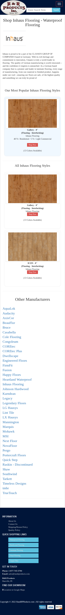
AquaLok (9, 308)
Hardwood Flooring (17, 545)
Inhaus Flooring (13, 384)
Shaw (6, 469)
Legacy (7, 398)
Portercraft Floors (14, 455)
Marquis (8, 427)
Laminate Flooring (16, 550)
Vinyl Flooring (15, 556)
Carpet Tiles (14, 561)
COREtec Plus (12, 351)
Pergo (6, 450)
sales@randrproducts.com (19, 574)
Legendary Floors (14, 403)
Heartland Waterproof (17, 379)
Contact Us (12, 524)
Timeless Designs (14, 483)
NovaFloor (10, 446)
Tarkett (7, 479)
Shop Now (32, 145)
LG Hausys (10, 408)
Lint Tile (8, 412)
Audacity (9, 313)
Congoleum (10, 341)
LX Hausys (10, 417)
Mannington (11, 422)
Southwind (10, 474)
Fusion (7, 370)
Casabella (9, 332)
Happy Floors (12, 375)
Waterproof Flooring (17, 540)
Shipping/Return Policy (18, 527)
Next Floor (10, 441)
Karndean (9, 394)
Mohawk (9, 431)
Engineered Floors (15, 360)
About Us (12, 521)
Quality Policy (14, 530)
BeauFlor (9, 323)
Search (56, 10)
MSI (5, 436)
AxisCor (8, 318)
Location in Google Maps (14, 590)
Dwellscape (10, 356)
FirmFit (8, 365)
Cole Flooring (12, 337)
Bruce (7, 327)
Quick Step (10, 460)
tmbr (6, 488)
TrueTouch (10, 493)
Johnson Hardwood (16, 389)
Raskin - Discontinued (18, 464)
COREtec (9, 346)
